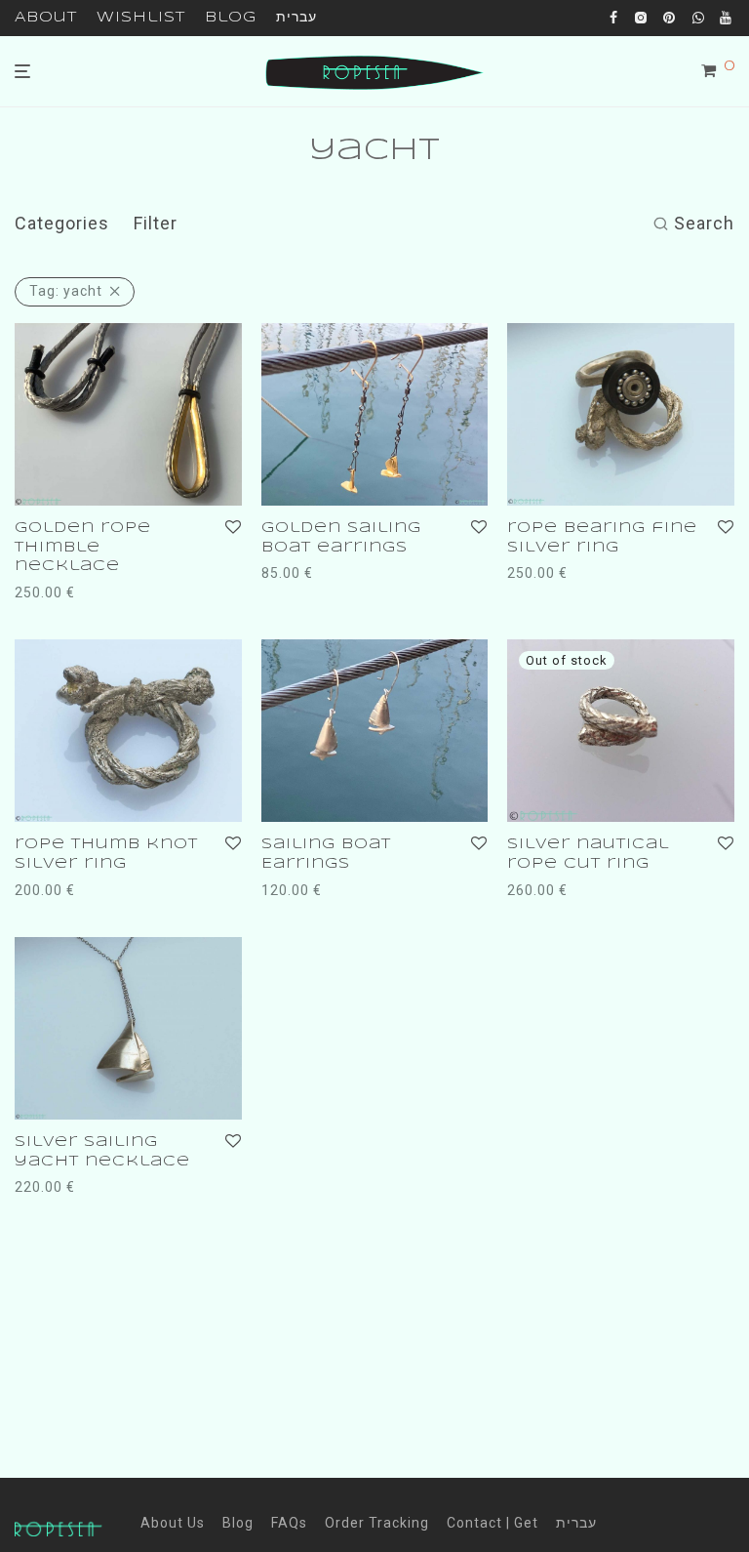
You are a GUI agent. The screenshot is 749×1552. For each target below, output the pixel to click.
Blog (230, 17)
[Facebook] (614, 16)
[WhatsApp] (698, 16)
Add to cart (48, 592)
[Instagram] (641, 16)
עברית (296, 17)
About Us (172, 1523)
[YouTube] (727, 16)
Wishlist (141, 17)
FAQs (289, 1523)
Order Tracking (377, 1523)
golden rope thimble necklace (83, 547)
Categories (62, 223)
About (46, 17)
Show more (137, 592)
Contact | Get (492, 1523)
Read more (539, 890)
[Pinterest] (670, 16)
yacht (65, 291)
